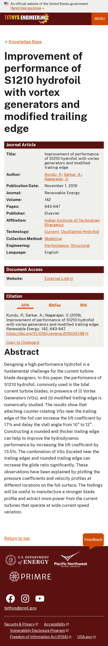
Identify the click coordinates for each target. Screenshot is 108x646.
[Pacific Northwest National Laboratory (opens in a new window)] (68, 561)
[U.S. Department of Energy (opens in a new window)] (27, 561)
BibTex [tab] (55, 305)
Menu (100, 19)
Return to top (17, 538)
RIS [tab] (83, 305)
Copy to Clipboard (22, 342)
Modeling (53, 238)
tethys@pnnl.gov (20, 608)
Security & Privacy (19, 624)
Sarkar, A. (72, 174)
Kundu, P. (53, 174)
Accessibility (54, 624)
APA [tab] (25, 305)
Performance (57, 245)
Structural (80, 245)
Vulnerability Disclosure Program (37, 630)
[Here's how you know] (54, 6)
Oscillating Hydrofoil (80, 231)
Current (52, 231)
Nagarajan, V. (56, 179)
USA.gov (84, 637)
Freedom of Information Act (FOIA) (39, 637)
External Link (57, 278)
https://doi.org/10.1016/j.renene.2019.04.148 (45, 333)
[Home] (26, 18)
